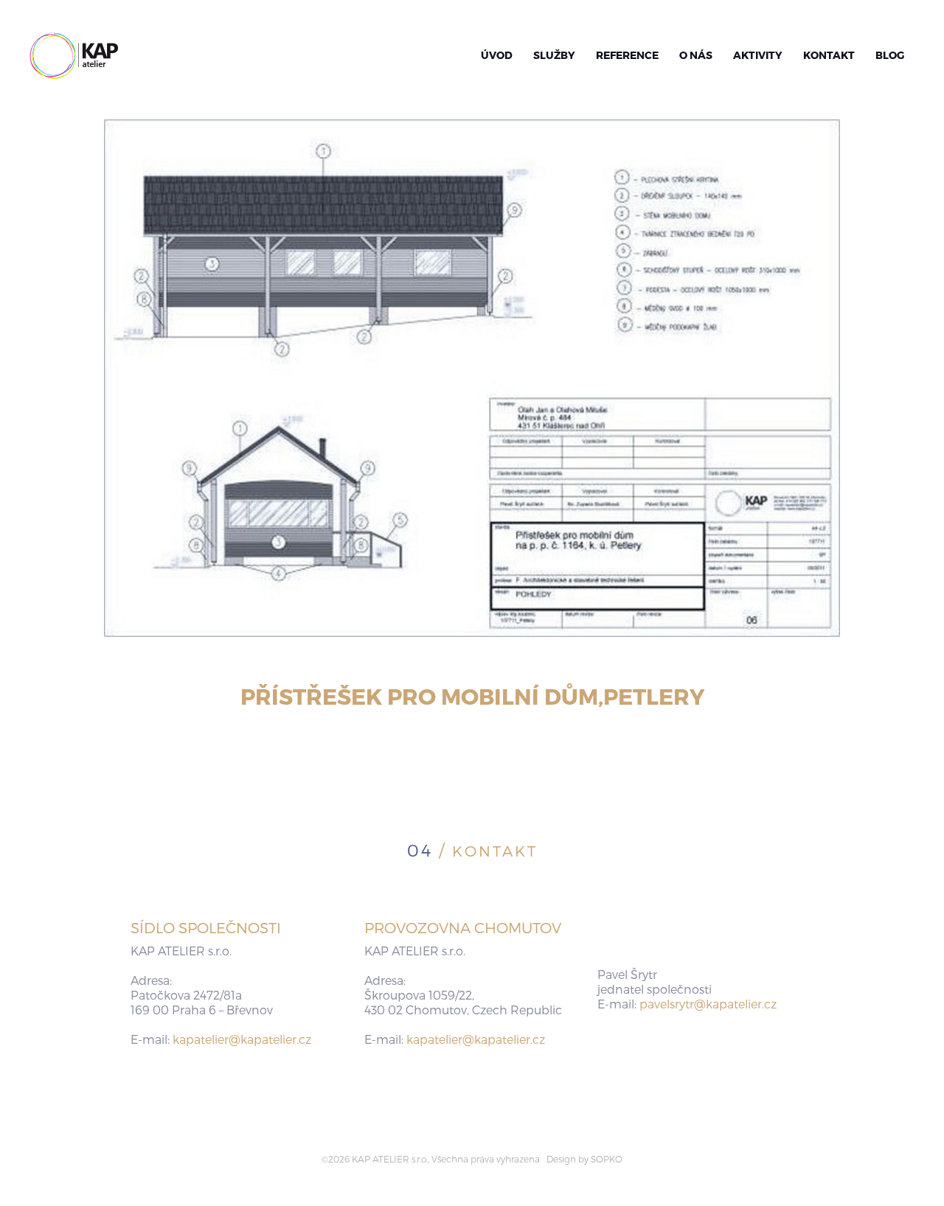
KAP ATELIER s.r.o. (74, 55)
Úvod (497, 55)
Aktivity (757, 55)
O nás (695, 55)
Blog (889, 55)
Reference (627, 55)
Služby (554, 55)
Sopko (606, 1159)
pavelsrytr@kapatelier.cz (708, 1004)
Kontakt (829, 55)
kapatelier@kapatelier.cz (242, 1039)
